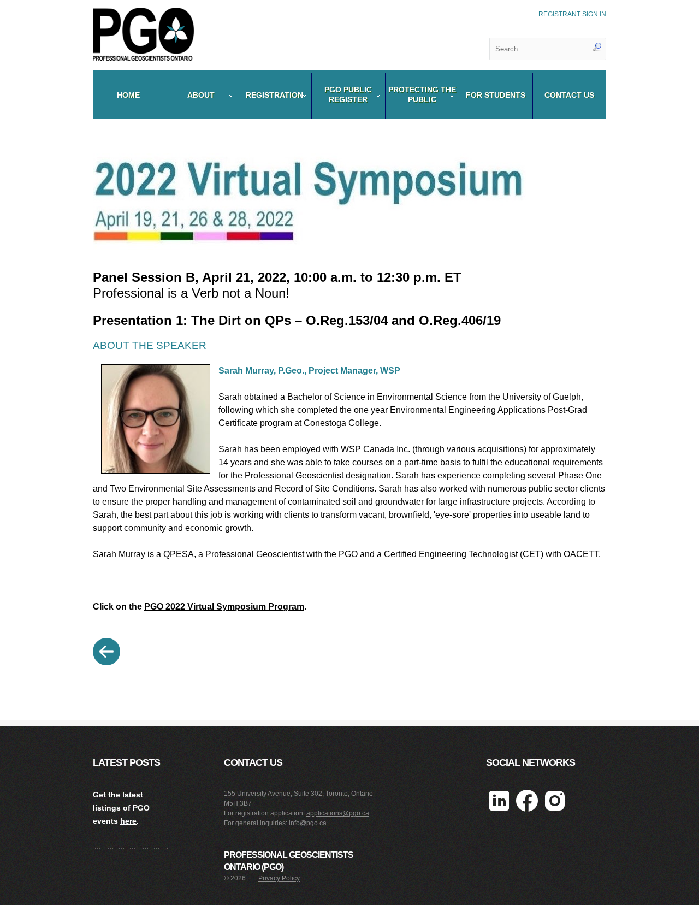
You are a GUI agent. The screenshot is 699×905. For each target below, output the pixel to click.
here (128, 821)
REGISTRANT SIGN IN (572, 14)
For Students (495, 95)
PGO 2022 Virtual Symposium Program (224, 606)
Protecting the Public (422, 94)
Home (128, 95)
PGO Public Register (348, 94)
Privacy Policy (279, 878)
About (201, 95)
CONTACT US (569, 95)
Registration (274, 95)
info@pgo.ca (308, 823)
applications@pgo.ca (337, 813)
